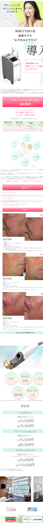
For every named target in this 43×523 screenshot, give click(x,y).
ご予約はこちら (10, 520)
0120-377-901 (11, 518)
